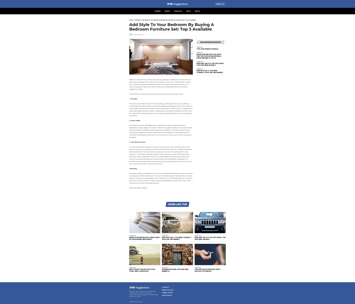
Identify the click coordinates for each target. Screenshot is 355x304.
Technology (178, 11)
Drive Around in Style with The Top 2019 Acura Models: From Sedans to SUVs (209, 56)
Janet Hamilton (139, 35)
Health (188, 11)
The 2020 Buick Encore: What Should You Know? (207, 270)
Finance (167, 11)
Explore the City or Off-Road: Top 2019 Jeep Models (210, 64)
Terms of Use (167, 292)
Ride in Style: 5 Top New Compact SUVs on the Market (210, 71)
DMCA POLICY (167, 295)
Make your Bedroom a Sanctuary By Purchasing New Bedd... (144, 238)
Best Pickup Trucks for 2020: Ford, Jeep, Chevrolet (142, 270)
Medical (197, 11)
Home (131, 20)
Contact (165, 287)
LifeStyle (138, 20)
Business (158, 11)
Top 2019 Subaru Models (207, 49)
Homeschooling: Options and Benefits (175, 270)
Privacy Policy (168, 290)
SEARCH (219, 4)
